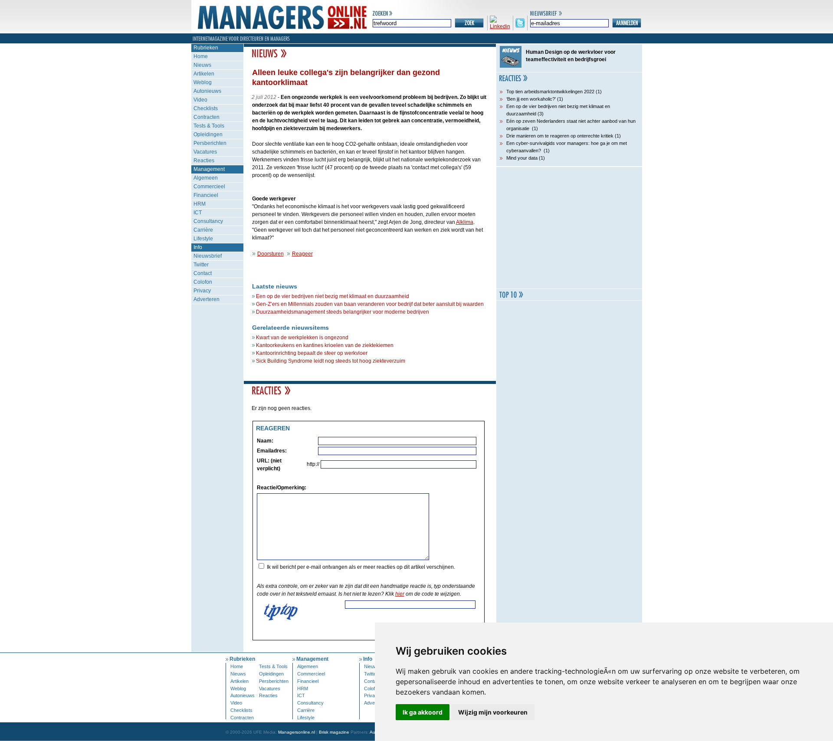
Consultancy (208, 221)
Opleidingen (208, 134)
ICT (197, 213)
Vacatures (205, 152)
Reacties (203, 160)
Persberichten (209, 143)
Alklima (464, 222)
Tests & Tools (208, 126)
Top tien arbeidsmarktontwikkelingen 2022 (550, 91)
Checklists (205, 108)
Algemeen (205, 178)
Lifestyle (203, 239)
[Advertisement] (569, 228)
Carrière (203, 230)
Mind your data (522, 158)
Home (200, 56)
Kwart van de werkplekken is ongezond (302, 337)
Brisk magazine (334, 732)
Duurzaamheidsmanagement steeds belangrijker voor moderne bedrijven (342, 312)
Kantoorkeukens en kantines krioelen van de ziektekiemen (325, 345)
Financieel (205, 195)
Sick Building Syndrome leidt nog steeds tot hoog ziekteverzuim (330, 361)
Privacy (202, 291)
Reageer (302, 254)
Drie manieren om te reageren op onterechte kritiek (559, 135)
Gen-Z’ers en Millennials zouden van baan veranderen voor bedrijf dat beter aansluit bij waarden (370, 304)
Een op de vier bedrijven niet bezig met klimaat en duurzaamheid (332, 296)
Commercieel (209, 187)
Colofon (202, 282)
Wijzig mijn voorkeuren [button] (493, 712)
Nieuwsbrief (207, 256)
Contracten (206, 117)
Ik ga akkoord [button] (423, 712)
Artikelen (203, 74)
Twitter (201, 265)
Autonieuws (207, 91)
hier (399, 594)
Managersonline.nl (296, 732)
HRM (199, 204)
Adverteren (206, 299)
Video (200, 100)
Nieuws (202, 65)
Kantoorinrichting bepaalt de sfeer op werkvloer (311, 353)
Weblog (202, 82)
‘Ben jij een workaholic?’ (531, 99)
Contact (202, 273)
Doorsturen (270, 254)
